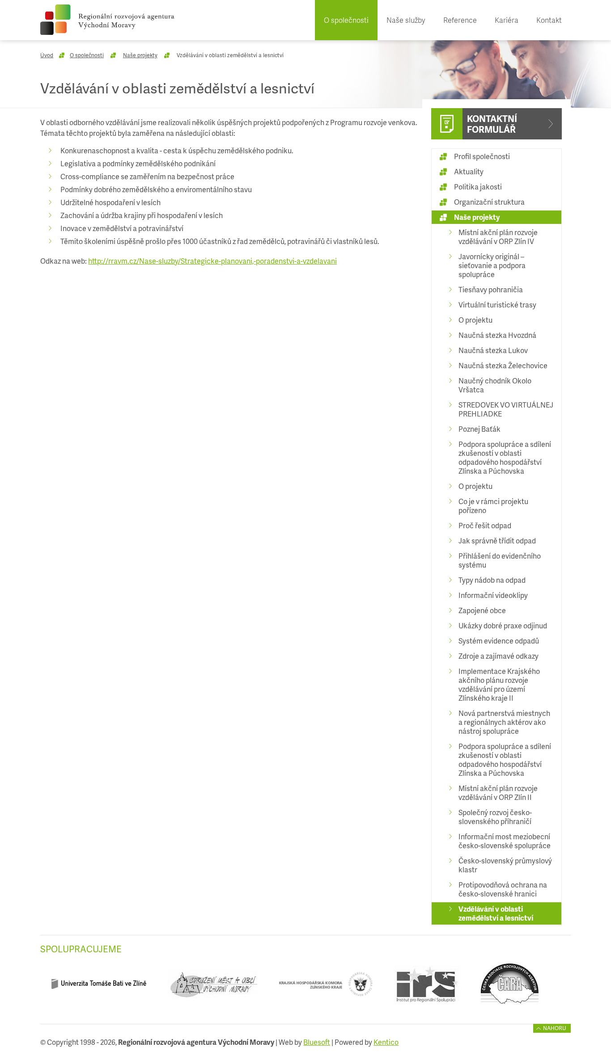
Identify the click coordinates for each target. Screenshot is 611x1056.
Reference (460, 20)
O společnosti (346, 20)
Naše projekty (140, 55)
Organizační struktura (489, 202)
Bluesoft (316, 1042)
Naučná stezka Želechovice (502, 365)
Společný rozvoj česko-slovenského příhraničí (495, 816)
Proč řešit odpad (484, 525)
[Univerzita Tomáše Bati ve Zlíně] (98, 987)
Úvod (46, 55)
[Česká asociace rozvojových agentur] (509, 987)
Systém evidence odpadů (498, 640)
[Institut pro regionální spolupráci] (427, 987)
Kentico (386, 1042)
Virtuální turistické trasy (497, 304)
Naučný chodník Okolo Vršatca (494, 385)
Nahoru (554, 1028)
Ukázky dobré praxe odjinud (502, 625)
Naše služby (405, 20)
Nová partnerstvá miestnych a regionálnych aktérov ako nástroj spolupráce (504, 722)
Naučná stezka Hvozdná (497, 335)
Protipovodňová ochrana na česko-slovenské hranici (502, 889)
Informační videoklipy (493, 595)
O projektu (475, 320)
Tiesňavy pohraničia (490, 289)
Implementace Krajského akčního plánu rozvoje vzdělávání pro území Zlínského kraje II (499, 684)
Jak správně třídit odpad (497, 540)
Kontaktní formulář (492, 123)
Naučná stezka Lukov (493, 350)
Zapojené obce (482, 610)
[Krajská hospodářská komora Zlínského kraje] (325, 987)
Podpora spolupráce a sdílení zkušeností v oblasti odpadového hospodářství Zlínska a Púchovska (504, 457)
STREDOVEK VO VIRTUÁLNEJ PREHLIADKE (505, 409)
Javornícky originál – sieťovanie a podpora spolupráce (492, 265)
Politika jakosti (478, 186)
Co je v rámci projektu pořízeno (493, 505)
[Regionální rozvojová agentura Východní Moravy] (107, 19)
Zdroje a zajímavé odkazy (498, 656)
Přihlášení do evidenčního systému (499, 560)
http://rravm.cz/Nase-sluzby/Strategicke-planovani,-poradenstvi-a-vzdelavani (212, 261)
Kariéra (506, 20)
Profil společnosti (482, 156)
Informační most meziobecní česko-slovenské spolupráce (504, 840)
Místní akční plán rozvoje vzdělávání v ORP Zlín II (498, 792)
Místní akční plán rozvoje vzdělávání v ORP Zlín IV (498, 236)
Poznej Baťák (479, 429)
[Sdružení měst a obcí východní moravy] (212, 987)
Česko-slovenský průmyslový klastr (505, 865)
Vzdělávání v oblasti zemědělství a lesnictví (495, 913)
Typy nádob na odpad (492, 580)
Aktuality (469, 171)
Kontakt (549, 20)
